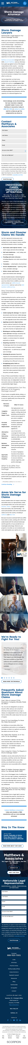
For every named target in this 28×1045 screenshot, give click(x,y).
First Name (5, 130)
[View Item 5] (11, 677)
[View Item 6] (13, 677)
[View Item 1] (2, 677)
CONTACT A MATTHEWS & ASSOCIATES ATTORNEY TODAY (14, 20)
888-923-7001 (14, 955)
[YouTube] (14, 1020)
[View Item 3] (6, 677)
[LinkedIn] (20, 1020)
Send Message (7, 179)
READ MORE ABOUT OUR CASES (12, 846)
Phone (3, 140)
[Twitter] (11, 1020)
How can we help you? (7, 155)
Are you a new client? (7, 150)
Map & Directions (14, 1005)
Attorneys (14, 962)
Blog (14, 981)
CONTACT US (14, 867)
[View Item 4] (9, 677)
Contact (14, 991)
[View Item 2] (4, 677)
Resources (14, 978)
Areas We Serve (14, 972)
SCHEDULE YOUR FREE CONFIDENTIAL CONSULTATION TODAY (14, 222)
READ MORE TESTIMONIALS (11, 681)
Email (3, 145)
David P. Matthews (10, 62)
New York (12, 514)
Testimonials (14, 984)
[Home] (12, 3)
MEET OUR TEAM (14, 872)
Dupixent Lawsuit (14, 975)
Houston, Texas (5, 506)
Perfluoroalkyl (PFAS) (14, 969)
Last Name (5, 135)
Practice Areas (14, 965)
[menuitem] (3, 1037)
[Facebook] (8, 1020)
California (4, 514)
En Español (14, 988)
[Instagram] (17, 1020)
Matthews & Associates (7, 60)
